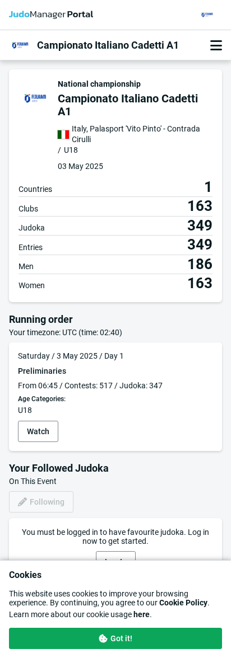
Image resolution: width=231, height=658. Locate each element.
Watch (38, 431)
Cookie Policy (183, 602)
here (141, 614)
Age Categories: (42, 399)
